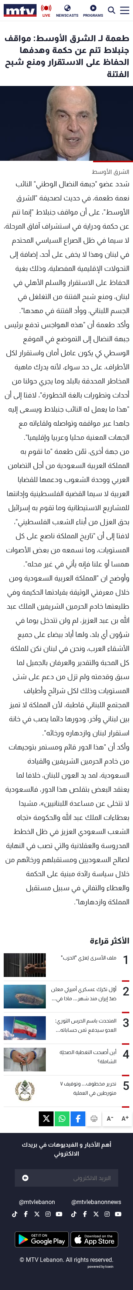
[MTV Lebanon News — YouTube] (118, 1214)
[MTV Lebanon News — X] (96, 1214)
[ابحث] (111, 10)
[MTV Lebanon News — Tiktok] (73, 1214)
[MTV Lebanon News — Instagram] (107, 1214)
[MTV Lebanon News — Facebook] (85, 1214)
